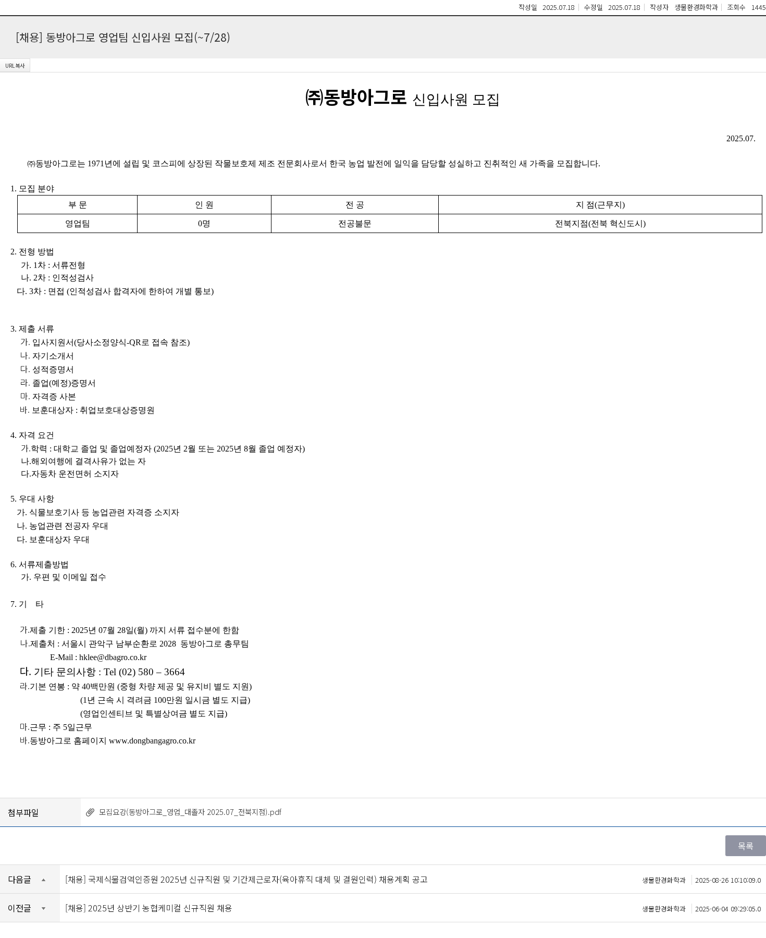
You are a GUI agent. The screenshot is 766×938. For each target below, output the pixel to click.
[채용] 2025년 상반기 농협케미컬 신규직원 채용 (413, 908)
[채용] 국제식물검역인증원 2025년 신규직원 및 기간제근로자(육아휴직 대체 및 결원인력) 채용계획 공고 (413, 879)
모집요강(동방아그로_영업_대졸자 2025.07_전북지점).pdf (190, 811)
